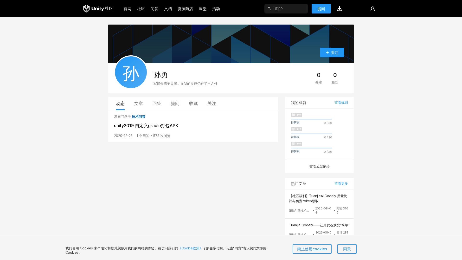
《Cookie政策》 (190, 248)
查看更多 (341, 183)
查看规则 (341, 102)
